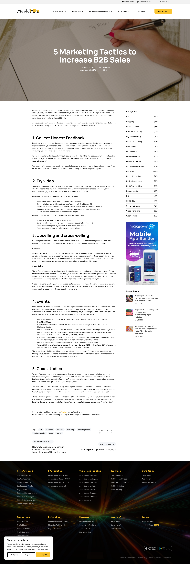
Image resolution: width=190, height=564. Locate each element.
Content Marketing (134, 131)
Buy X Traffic (22, 489)
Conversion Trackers (87, 525)
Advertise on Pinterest (88, 496)
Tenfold (64, 412)
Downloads (131, 146)
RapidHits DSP (22, 521)
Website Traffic (58, 11)
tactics (59, 433)
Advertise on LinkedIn (87, 486)
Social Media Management (99, 11)
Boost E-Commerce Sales (27, 500)
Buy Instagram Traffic (25, 482)
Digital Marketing (133, 136)
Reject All (28, 555)
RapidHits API (116, 525)
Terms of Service (155, 558)
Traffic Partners (23, 532)
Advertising (76, 11)
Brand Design (140, 11)
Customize (14, 555)
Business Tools (132, 126)
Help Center (115, 521)
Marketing (130, 171)
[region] (28, 548)
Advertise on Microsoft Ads (59, 482)
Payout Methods (54, 528)
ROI (127, 196)
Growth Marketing (134, 161)
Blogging (130, 121)
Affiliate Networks (86, 528)
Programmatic (132, 191)
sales (51, 433)
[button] (165, 1)
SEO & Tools (122, 11)
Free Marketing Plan (145, 2)
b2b (41, 430)
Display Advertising (134, 141)
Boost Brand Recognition (27, 496)
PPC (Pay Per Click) (134, 186)
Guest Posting (116, 489)
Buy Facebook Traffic (25, 486)
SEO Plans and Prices (119, 479)
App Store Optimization (120, 482)
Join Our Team (150, 525)
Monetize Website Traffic (58, 521)
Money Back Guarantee (128, 558)
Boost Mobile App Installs (27, 493)
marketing (70, 430)
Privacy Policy (142, 558)
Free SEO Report (117, 475)
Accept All (43, 555)
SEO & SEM (130, 201)
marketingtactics (39, 433)
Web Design (146, 479)
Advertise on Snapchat (88, 493)
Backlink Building (117, 486)
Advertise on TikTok (87, 489)
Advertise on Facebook (88, 475)
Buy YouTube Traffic (24, 479)
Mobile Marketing (133, 176)
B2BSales (60, 430)
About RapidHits (148, 521)
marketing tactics (84, 430)
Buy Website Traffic (24, 475)
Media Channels (23, 528)
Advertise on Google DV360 (59, 479)
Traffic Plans (22, 525)
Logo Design (146, 475)
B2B (105, 70)
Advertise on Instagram (88, 479)
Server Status (116, 528)
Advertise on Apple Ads (57, 486)
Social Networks (133, 206)
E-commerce (131, 151)
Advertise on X (85, 500)
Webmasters (131, 216)
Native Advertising (134, 181)
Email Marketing (133, 156)
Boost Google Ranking (25, 504)
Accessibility (167, 558)
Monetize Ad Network (56, 525)
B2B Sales (49, 430)
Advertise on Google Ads (58, 475)
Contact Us (146, 528)
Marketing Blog (85, 532)
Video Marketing (133, 211)
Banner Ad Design (149, 482)
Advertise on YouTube (88, 482)
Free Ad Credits (129, 2)
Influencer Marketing (135, 166)
